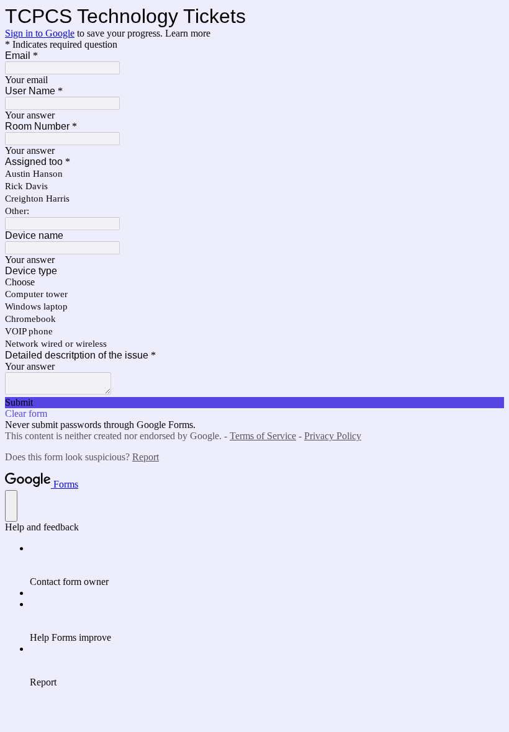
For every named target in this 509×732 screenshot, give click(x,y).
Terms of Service (263, 436)
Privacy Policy (332, 436)
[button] (254, 402)
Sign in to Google (39, 33)
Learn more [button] (187, 33)
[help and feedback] (11, 506)
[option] (254, 282)
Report (145, 457)
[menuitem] (267, 565)
